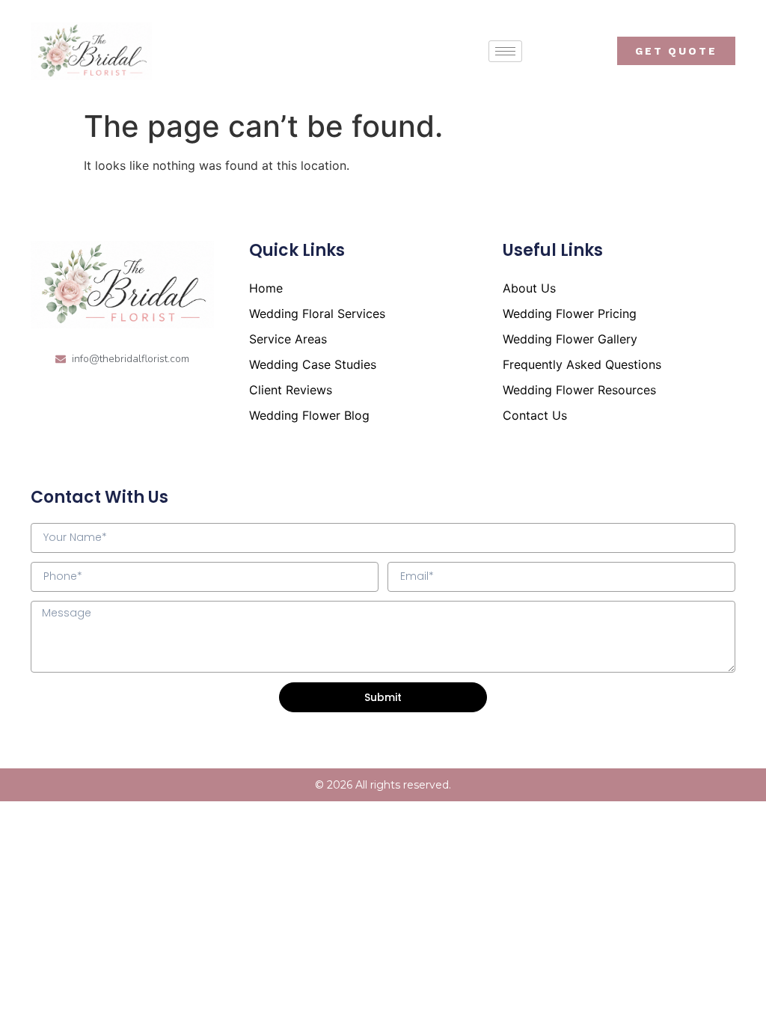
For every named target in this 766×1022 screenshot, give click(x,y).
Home (266, 288)
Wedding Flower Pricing (570, 313)
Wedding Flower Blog (309, 415)
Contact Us (535, 415)
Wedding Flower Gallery (570, 338)
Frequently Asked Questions (582, 364)
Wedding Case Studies (312, 364)
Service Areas (288, 338)
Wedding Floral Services (317, 313)
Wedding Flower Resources (579, 389)
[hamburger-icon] (505, 51)
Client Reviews (290, 389)
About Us (529, 288)
